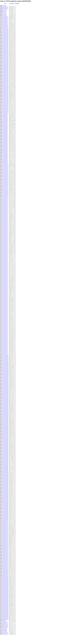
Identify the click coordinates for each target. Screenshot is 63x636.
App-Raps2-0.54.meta (5, 627)
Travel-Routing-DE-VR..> (5, 522)
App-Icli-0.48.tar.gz (4, 628)
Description (17, 3)
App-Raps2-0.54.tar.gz (5, 625)
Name (5, 3)
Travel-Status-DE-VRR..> (5, 26)
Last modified (11, 3)
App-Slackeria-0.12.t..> (5, 621)
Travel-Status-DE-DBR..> (5, 418)
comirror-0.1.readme (4, 14)
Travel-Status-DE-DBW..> (5, 355)
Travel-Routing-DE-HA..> (5, 543)
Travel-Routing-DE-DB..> (5, 578)
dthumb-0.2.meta (4, 12)
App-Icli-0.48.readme (4, 629)
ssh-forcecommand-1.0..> (5, 6)
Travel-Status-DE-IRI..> (5, 116)
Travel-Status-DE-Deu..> (5, 201)
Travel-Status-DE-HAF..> (5, 164)
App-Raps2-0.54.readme (5, 626)
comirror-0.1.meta (4, 15)
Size (14, 3)
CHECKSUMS (4, 620)
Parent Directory (4, 5)
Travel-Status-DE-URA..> (5, 110)
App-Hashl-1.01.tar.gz (5, 631)
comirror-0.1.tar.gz (4, 13)
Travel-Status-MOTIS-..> (5, 16)
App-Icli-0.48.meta (4, 630)
